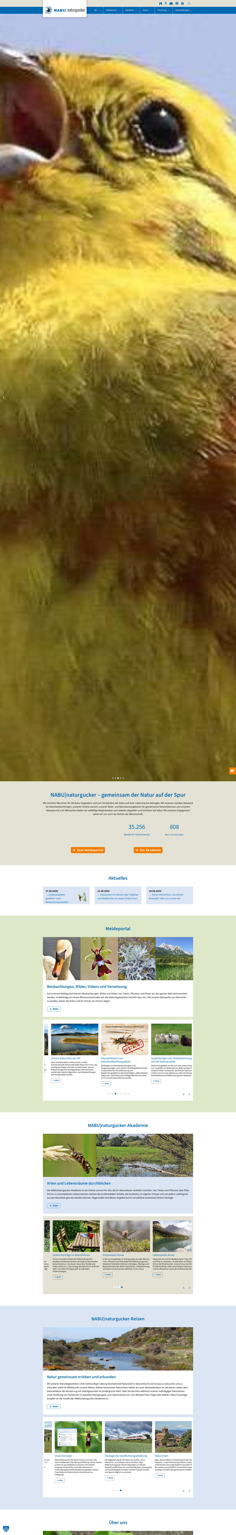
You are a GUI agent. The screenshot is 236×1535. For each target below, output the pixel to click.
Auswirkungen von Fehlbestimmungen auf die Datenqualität (67, 1060)
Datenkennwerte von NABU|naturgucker (118, 1058)
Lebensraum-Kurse (56, 1255)
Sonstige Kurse (103, 1255)
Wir (95, 10)
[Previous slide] (3, 397)
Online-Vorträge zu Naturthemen (164, 1255)
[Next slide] (233, 397)
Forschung (161, 10)
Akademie (130, 10)
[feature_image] (68, 1039)
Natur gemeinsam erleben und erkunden (81, 1377)
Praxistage (104, 1456)
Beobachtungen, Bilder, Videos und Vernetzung (87, 986)
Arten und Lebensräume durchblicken (79, 1183)
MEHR (51, 1081)
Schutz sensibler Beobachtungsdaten (166, 1058)
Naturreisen (54, 1456)
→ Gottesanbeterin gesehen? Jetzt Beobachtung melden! (57, 898)
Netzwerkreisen (157, 1456)
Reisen (145, 10)
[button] (189, 3)
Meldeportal (111, 10)
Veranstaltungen (182, 10)
